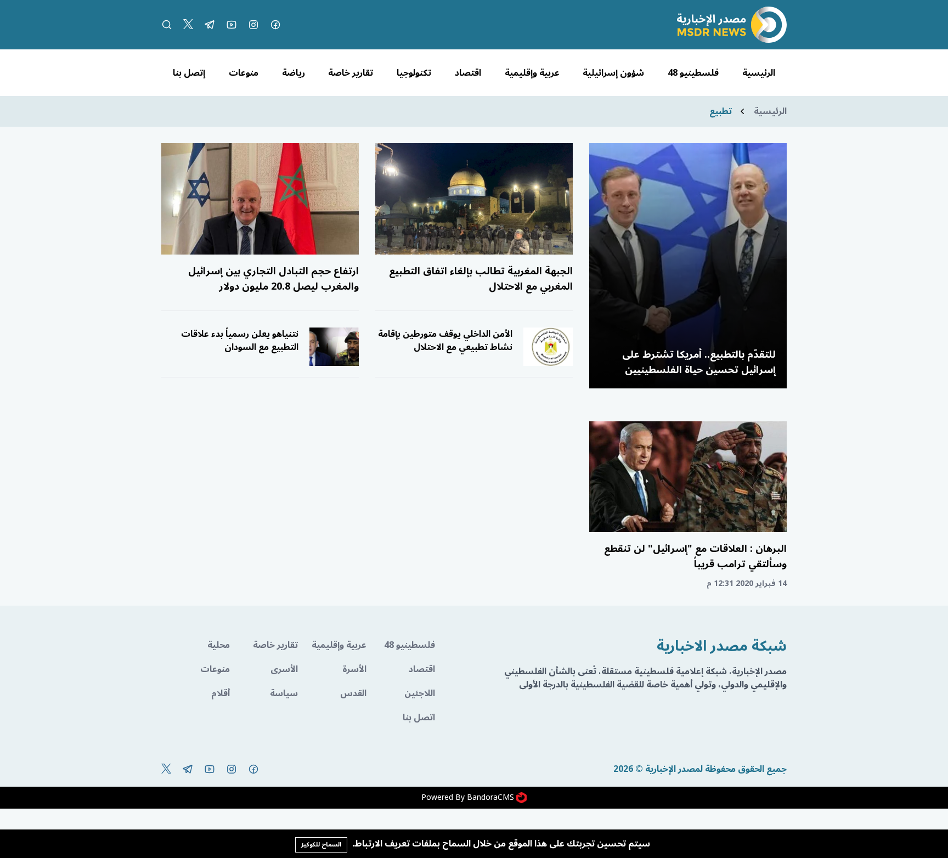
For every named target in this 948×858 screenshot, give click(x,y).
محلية (218, 645)
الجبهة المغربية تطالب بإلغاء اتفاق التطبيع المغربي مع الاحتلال (481, 279)
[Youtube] (231, 24)
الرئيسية (758, 73)
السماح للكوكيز (321, 844)
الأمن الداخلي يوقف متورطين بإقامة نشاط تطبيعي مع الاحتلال (445, 341)
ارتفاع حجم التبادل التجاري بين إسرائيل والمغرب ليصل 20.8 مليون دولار (273, 279)
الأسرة (354, 669)
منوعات (243, 73)
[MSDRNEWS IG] (253, 24)
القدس (353, 693)
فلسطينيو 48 (693, 73)
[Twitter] (188, 24)
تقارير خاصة (350, 73)
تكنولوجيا (414, 73)
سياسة (284, 693)
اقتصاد (468, 73)
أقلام (220, 693)
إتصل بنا (189, 73)
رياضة (293, 73)
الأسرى (284, 669)
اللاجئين (419, 693)
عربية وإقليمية (532, 73)
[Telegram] (209, 24)
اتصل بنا (419, 717)
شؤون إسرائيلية (613, 73)
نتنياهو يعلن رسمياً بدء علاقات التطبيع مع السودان (239, 341)
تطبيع (720, 111)
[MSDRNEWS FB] (275, 24)
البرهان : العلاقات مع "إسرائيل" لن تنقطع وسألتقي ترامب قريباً (695, 556)
